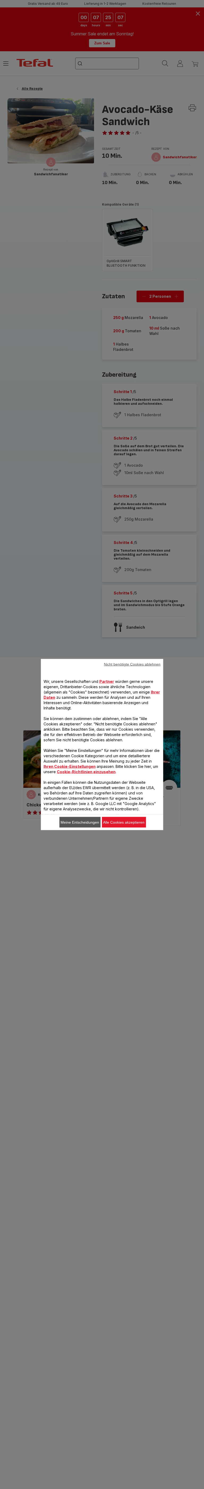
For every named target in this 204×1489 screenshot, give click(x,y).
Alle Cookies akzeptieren (123, 822)
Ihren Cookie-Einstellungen (70, 766)
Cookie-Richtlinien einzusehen (86, 771)
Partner (106, 681)
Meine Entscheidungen (80, 822)
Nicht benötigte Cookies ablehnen (132, 664)
